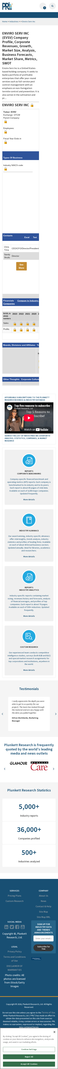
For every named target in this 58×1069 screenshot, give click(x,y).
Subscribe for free (43, 947)
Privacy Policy (15, 951)
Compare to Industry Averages (33, 300)
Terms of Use (48, 1012)
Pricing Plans (14, 895)
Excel (26, 237)
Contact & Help (43, 906)
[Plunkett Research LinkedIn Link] (6, 928)
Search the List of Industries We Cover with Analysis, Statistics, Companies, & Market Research (27, 438)
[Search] (52, 6)
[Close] (54, 1032)
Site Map (43, 911)
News (43, 900)
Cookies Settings (29, 1049)
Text (35, 237)
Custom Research (14, 900)
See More (21, 266)
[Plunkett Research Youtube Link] (22, 928)
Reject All (29, 1057)
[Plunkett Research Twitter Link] (12, 928)
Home (4, 21)
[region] (29, 1048)
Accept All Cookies (29, 1064)
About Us (43, 895)
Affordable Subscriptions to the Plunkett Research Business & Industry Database (27, 398)
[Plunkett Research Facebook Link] (17, 928)
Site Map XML (43, 916)
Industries (14, 21)
